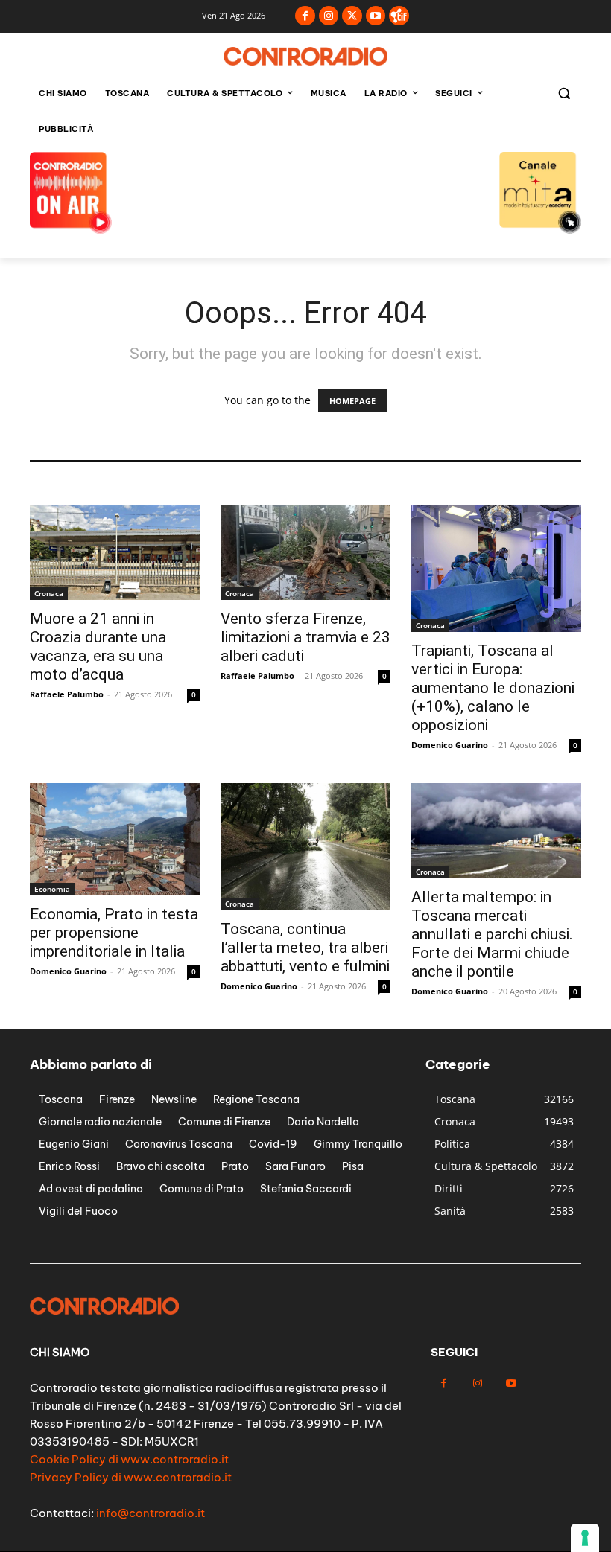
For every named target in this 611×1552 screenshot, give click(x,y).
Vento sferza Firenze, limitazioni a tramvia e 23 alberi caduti (305, 637)
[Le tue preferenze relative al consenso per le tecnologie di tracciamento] (585, 1538)
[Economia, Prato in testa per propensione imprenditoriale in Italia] (115, 839)
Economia (52, 889)
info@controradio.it (150, 1513)
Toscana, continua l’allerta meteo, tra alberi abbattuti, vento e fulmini (305, 947)
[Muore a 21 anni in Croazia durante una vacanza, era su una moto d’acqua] (115, 552)
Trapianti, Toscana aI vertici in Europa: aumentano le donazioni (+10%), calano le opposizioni (492, 688)
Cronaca (48, 593)
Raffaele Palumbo (67, 694)
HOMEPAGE (352, 400)
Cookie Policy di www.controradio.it (129, 1459)
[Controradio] (305, 56)
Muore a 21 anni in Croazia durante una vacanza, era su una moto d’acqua (98, 646)
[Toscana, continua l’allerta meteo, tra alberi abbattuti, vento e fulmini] (305, 846)
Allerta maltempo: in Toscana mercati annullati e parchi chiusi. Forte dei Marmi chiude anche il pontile (492, 934)
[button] (563, 93)
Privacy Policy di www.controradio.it (131, 1477)
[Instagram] (329, 16)
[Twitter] (352, 16)
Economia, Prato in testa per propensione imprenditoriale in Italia (114, 932)
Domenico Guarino (449, 744)
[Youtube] (376, 16)
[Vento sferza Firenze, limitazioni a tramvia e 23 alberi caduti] (305, 552)
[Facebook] (305, 16)
